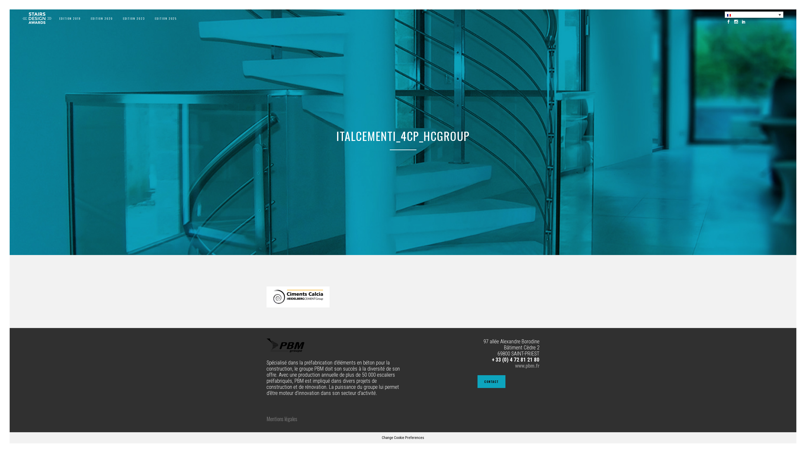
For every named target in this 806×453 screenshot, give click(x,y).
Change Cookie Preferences (403, 437)
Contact (491, 381)
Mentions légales (282, 419)
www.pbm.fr (527, 366)
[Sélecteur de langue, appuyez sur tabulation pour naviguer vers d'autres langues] (754, 15)
